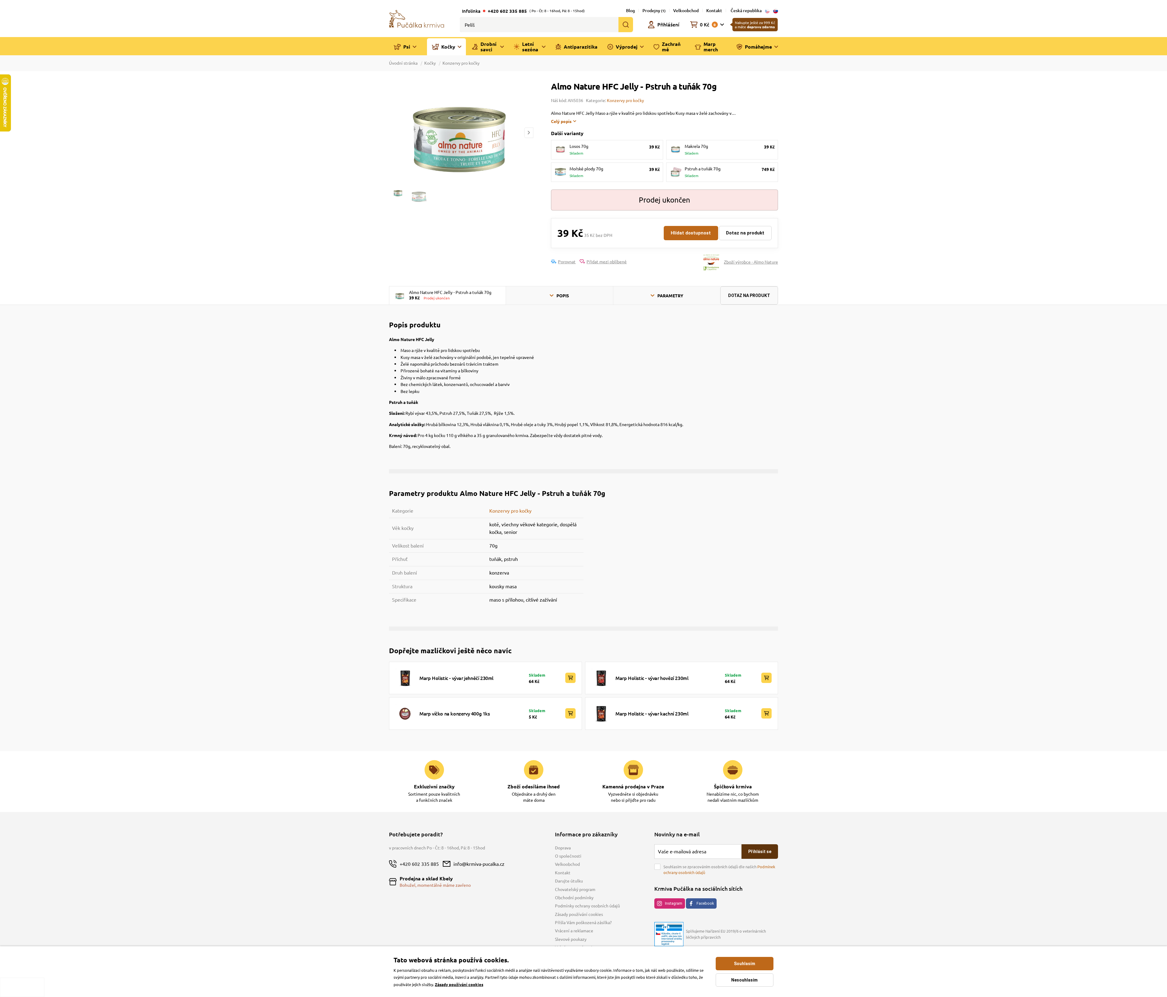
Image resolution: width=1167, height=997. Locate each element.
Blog (630, 10)
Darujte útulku (569, 880)
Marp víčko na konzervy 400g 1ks (454, 713)
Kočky (430, 63)
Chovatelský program (575, 889)
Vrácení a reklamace (574, 930)
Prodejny (654, 10)
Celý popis (561, 121)
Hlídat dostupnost (691, 233)
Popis (562, 295)
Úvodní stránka (403, 63)
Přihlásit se (759, 851)
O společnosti (568, 856)
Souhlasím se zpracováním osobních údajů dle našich (719, 869)
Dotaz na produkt (745, 233)
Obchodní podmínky (574, 897)
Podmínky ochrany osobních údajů (587, 905)
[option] (461, 132)
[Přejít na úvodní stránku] (416, 18)
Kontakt (714, 10)
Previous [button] (393, 132)
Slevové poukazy (571, 939)
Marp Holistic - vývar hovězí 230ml (651, 677)
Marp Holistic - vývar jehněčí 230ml (456, 677)
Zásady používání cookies (579, 914)
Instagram (673, 903)
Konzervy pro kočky (461, 63)
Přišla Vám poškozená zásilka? (583, 922)
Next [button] (528, 132)
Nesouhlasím (744, 980)
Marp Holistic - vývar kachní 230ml (651, 713)
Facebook (705, 903)
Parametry (670, 295)
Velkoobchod (686, 10)
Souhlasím (744, 963)
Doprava (563, 847)
